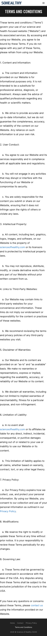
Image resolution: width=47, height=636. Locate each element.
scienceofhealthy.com (12, 247)
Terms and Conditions (23, 627)
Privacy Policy (8, 511)
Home (12, 623)
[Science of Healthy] (11, 3)
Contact (20, 623)
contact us (37, 605)
